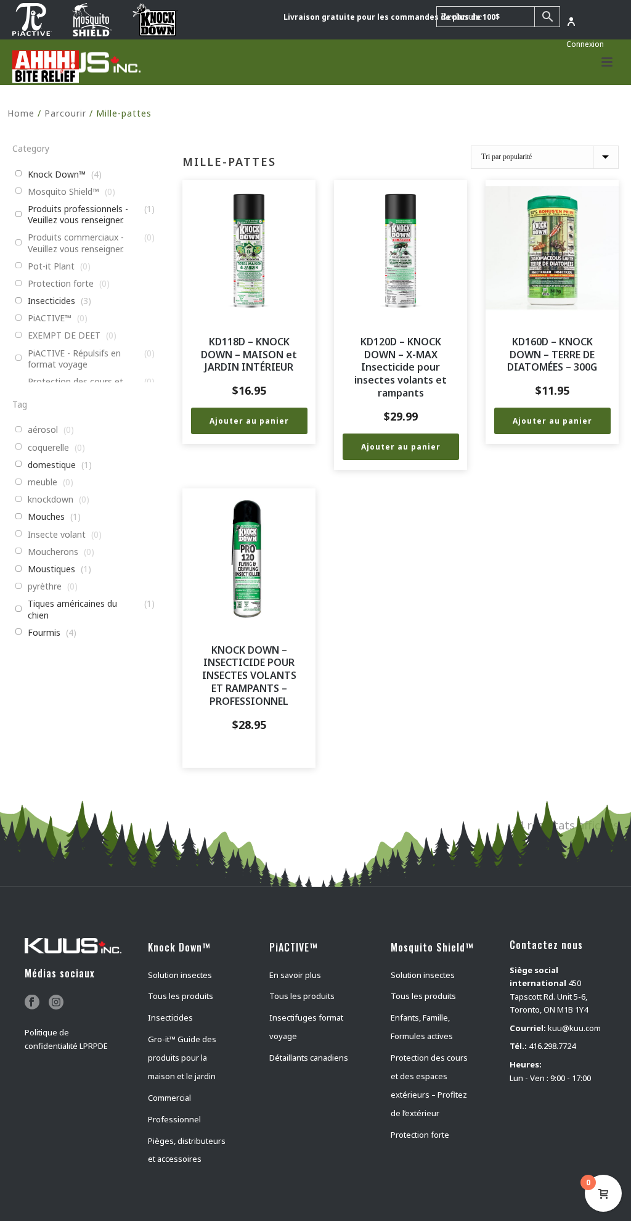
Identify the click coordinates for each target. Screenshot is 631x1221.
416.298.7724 (552, 1045)
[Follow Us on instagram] (56, 1003)
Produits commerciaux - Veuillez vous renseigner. (76, 243)
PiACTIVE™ (49, 318)
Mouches (46, 516)
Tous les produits (180, 995)
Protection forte (61, 283)
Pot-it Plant (51, 266)
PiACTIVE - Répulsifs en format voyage (74, 359)
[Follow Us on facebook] (32, 1003)
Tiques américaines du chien (72, 609)
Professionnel (174, 1119)
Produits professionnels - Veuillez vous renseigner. (78, 215)
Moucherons (53, 551)
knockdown (50, 499)
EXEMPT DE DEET (64, 335)
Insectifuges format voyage (306, 1027)
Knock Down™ (57, 174)
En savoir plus (295, 974)
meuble (42, 482)
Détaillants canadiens (308, 1057)
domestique (52, 465)
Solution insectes (180, 974)
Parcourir (65, 113)
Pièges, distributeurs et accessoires (187, 1150)
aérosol (43, 429)
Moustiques (51, 569)
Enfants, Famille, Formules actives (422, 1027)
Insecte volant (57, 534)
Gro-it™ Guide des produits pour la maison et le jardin (182, 1058)
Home (21, 113)
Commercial (169, 1097)
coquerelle (48, 447)
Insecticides (51, 300)
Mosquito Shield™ (63, 191)
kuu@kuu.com (574, 1028)
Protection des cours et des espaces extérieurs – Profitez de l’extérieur (429, 1085)
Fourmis (44, 632)
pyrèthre (45, 586)
